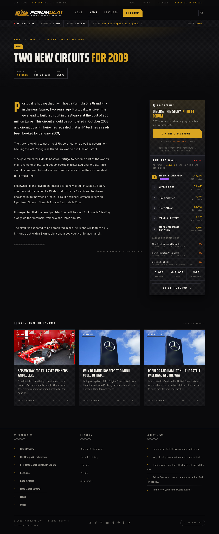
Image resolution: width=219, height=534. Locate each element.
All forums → (87, 480)
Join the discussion (177, 134)
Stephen (22, 74)
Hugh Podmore (26, 401)
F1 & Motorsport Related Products (38, 464)
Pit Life (84, 472)
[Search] (201, 13)
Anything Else (166, 187)
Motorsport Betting (30, 488)
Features (111, 12)
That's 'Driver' (167, 198)
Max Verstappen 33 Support (121, 23)
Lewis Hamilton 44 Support (165, 252)
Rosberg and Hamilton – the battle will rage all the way (174, 373)
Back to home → (194, 323)
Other (23, 504)
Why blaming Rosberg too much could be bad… (106, 373)
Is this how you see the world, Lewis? (172, 489)
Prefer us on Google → (189, 3)
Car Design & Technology (33, 457)
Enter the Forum (177, 288)
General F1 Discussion (170, 175)
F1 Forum (132, 13)
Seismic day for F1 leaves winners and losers (43, 373)
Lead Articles (156, 334)
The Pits (84, 464)
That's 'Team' (166, 208)
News (93, 12)
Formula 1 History (169, 218)
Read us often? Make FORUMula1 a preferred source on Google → (177, 149)
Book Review (27, 448)
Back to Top (194, 522)
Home (79, 12)
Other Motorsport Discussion (169, 228)
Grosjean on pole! (160, 261)
